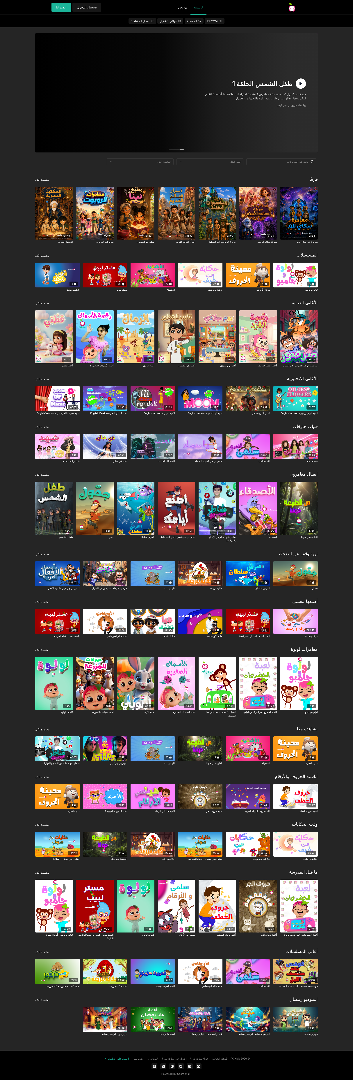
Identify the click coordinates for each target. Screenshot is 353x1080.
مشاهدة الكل (42, 179)
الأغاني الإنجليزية (302, 378)
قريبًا (313, 179)
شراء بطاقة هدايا (199, 1058)
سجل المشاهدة (140, 21)
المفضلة (192, 21)
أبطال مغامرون (304, 474)
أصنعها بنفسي (305, 601)
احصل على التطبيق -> (117, 1058)
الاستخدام (153, 1058)
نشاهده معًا (307, 728)
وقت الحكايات (305, 824)
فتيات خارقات (305, 426)
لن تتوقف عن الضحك (298, 553)
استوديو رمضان (303, 999)
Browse (212, 21)
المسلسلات (307, 255)
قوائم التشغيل (168, 21)
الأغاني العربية (305, 302)
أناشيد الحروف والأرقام (296, 776)
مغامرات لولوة (304, 649)
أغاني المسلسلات (301, 951)
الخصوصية (138, 1058)
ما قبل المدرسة (303, 872)
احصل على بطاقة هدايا (174, 1058)
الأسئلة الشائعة (220, 1058)
